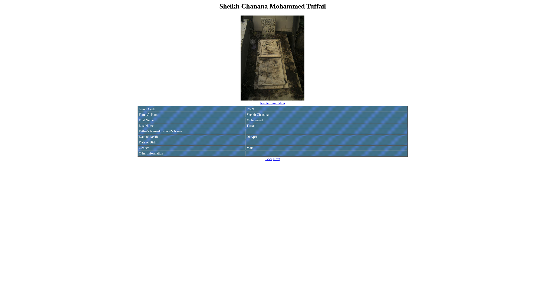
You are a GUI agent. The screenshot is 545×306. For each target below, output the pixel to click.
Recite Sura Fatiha (272, 103)
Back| (269, 159)
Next (276, 159)
